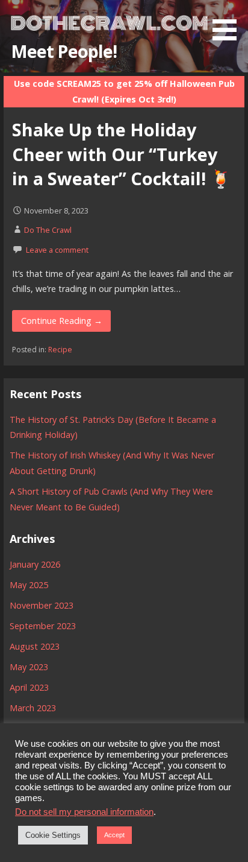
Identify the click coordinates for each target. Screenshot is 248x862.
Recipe (60, 349)
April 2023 (29, 687)
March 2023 (33, 708)
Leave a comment (57, 249)
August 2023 (35, 646)
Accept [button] (114, 834)
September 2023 (43, 626)
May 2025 (29, 585)
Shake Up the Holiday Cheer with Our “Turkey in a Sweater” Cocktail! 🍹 (122, 154)
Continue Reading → (61, 320)
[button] (228, 22)
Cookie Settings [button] (53, 835)
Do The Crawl (48, 229)
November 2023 (41, 605)
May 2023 (29, 667)
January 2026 (35, 564)
